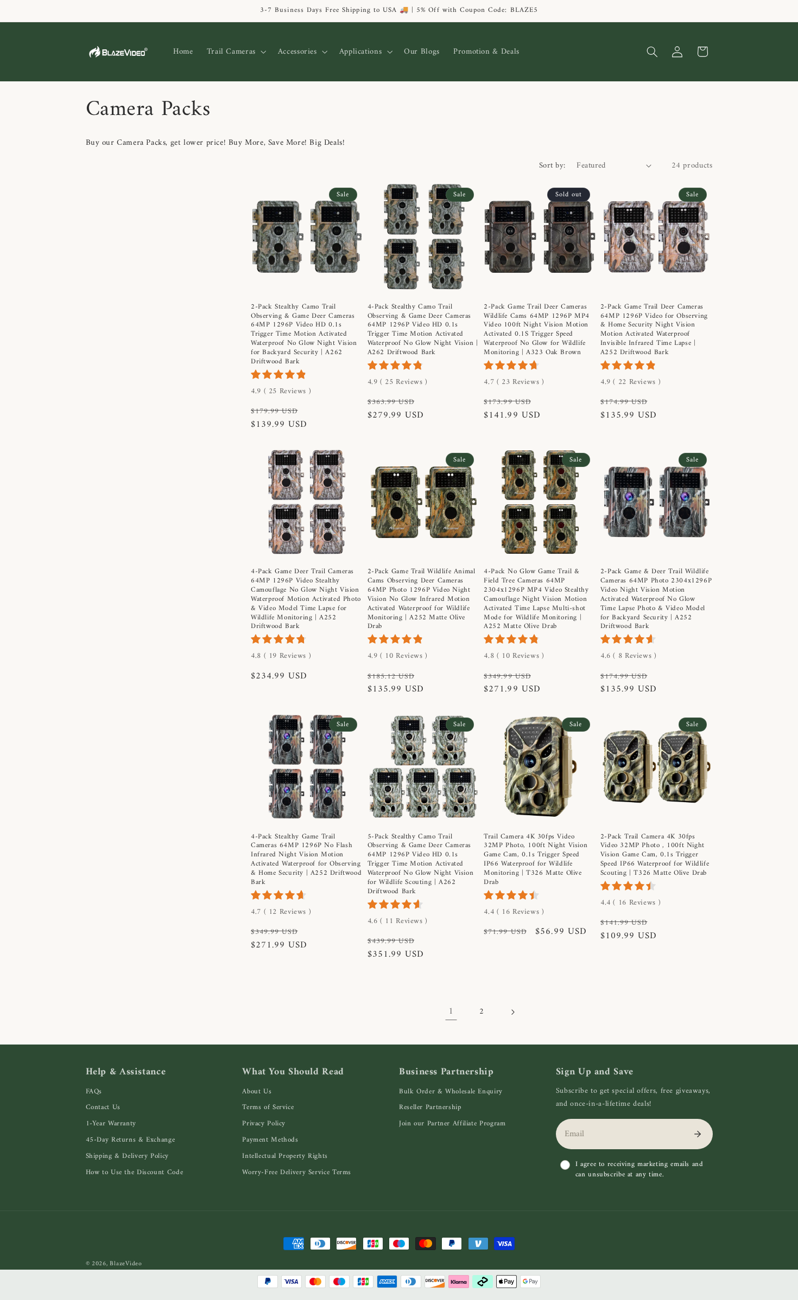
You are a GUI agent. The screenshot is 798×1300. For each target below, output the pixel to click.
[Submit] (697, 1134)
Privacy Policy (264, 1123)
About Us (256, 1091)
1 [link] (451, 1011)
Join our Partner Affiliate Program (452, 1123)
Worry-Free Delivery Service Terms (296, 1172)
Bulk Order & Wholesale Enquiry (451, 1091)
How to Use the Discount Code (134, 1172)
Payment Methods (270, 1140)
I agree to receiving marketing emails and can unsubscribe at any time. (639, 1169)
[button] (235, 51)
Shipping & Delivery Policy (127, 1156)
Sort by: (552, 165)
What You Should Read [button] (293, 1072)
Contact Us (103, 1107)
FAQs (94, 1091)
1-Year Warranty (111, 1123)
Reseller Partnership (430, 1107)
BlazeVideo (126, 1263)
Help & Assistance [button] (126, 1072)
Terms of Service (268, 1107)
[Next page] (512, 1012)
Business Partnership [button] (446, 1072)
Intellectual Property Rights (285, 1156)
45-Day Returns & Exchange (130, 1140)
